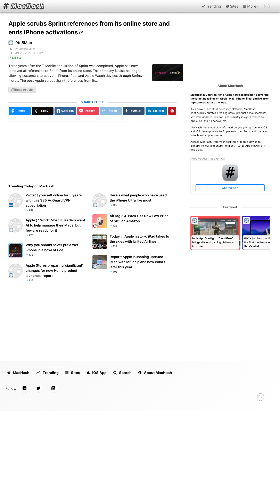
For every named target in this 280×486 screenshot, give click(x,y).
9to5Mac (23, 42)
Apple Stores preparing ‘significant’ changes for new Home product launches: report (54, 270)
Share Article (92, 102)
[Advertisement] (92, 150)
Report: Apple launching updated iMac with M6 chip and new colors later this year (137, 262)
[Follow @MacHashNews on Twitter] (38, 388)
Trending (213, 6)
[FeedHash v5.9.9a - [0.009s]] (260, 398)
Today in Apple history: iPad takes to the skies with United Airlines (139, 239)
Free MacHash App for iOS (208, 158)
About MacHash (230, 86)
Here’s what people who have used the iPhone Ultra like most (138, 197)
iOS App (99, 372)
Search (125, 372)
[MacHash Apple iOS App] (230, 179)
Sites (233, 6)
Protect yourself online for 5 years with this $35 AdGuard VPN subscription (54, 200)
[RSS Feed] (53, 388)
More (251, 6)
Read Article (24, 89)
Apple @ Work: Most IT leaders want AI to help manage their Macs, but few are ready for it (55, 225)
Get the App (230, 187)
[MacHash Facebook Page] (24, 388)
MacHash (20, 372)
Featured (230, 207)
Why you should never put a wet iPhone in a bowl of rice (52, 247)
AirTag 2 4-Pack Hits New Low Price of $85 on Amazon (139, 218)
